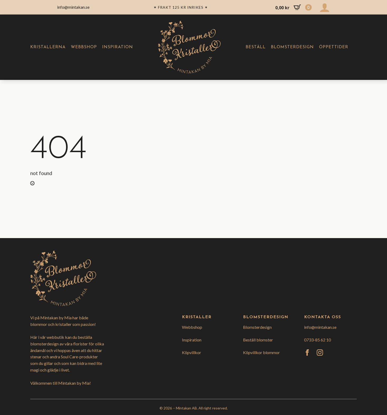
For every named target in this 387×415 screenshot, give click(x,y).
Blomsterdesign (292, 47)
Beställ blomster (258, 339)
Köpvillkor (191, 352)
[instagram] (320, 352)
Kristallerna (48, 47)
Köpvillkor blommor (261, 352)
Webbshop (84, 47)
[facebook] (307, 352)
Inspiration (117, 47)
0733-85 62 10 (317, 339)
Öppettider (333, 47)
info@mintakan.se (320, 327)
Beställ (256, 47)
